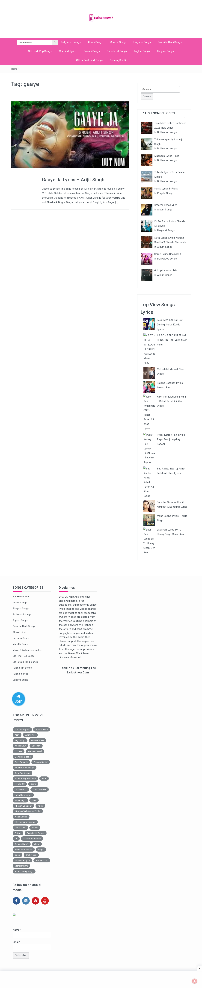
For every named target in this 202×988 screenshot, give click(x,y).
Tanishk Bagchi (22, 860)
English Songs (142, 51)
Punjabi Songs (92, 51)
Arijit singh (20, 740)
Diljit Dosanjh (21, 762)
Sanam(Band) (21, 844)
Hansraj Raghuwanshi (25, 778)
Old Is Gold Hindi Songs (89, 60)
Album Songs (95, 42)
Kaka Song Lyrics (23, 795)
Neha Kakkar (21, 817)
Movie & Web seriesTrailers (27, 650)
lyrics (40, 806)
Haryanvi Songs (142, 42)
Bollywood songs (71, 42)
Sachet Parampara (32, 838)
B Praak (18, 751)
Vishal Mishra (21, 866)
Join (18, 701)
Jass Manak (21, 789)
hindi (44, 778)
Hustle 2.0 (19, 784)
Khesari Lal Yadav (23, 806)
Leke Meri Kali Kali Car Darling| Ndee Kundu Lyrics (169, 325)
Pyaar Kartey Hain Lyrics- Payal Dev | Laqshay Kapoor (171, 439)
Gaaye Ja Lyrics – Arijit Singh (73, 179)
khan (34, 800)
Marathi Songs (118, 42)
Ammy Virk (30, 735)
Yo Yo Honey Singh (24, 871)
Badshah (36, 746)
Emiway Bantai (41, 762)
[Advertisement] (78, 728)
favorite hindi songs (24, 768)
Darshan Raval (35, 751)
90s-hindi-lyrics (22, 729)
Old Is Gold (20, 827)
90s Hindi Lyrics (68, 51)
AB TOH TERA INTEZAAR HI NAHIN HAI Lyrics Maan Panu (172, 340)
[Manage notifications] (194, 981)
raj (16, 838)
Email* (16, 942)
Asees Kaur (20, 746)
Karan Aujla (20, 800)
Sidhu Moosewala (23, 849)
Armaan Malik (37, 740)
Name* (17, 929)
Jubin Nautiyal (39, 789)
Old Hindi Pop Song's (25, 822)
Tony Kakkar (42, 860)
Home (14, 69)
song (17, 855)
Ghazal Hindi (19, 632)
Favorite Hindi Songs (169, 42)
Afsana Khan (42, 729)
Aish (17, 735)
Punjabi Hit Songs (117, 51)
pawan (35, 827)
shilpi (36, 844)
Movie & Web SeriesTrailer (28, 811)
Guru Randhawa (22, 773)
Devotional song (23, 757)
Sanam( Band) (118, 60)
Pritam (18, 833)
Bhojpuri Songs (165, 51)
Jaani (33, 784)
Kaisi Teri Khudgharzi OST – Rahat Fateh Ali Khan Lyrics (171, 401)
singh (41, 849)
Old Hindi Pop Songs (40, 51)
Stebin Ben (31, 855)
